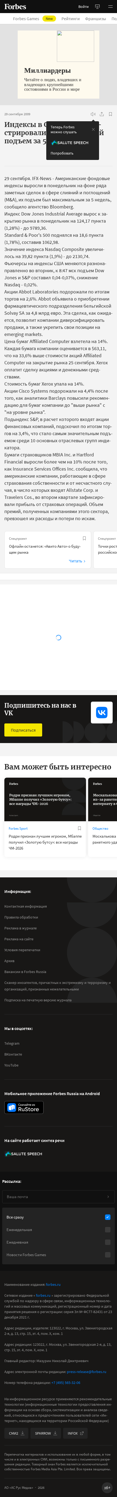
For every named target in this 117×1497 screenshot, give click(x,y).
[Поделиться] (101, 114)
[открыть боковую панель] (97, 6)
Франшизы (95, 18)
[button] (110, 6)
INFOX (73, 1433)
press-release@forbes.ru (86, 1371)
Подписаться (23, 730)
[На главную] (15, 6)
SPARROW (43, 1433)
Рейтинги (70, 18)
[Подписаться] (108, 1196)
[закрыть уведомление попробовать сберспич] (93, 129)
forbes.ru (53, 1284)
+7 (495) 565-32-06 (65, 1382)
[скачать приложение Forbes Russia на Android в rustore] (24, 1107)
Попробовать (62, 153)
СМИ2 (13, 1433)
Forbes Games (33, 18)
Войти (83, 6)
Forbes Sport (18, 828)
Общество (100, 828)
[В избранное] (110, 114)
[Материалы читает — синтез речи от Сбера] (93, 114)
